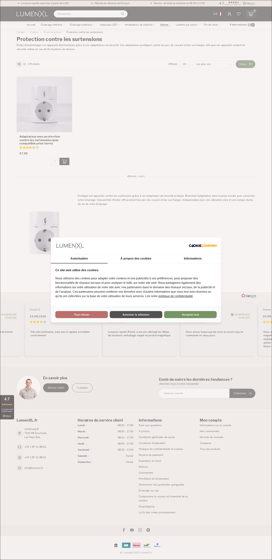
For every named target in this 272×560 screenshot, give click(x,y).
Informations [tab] (193, 258)
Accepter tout (190, 314)
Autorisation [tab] (79, 258)
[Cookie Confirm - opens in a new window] (203, 246)
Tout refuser (81, 314)
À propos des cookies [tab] (135, 258)
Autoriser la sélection (136, 314)
